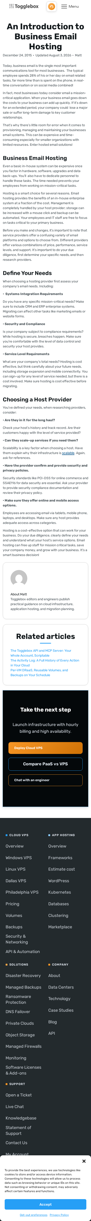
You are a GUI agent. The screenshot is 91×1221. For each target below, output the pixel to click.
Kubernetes (59, 892)
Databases (58, 903)
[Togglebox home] (23, 6)
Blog (52, 1021)
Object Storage (20, 1035)
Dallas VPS (16, 880)
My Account (17, 1154)
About (54, 975)
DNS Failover (18, 1011)
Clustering (58, 915)
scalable (68, 453)
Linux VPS (15, 869)
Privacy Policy (59, 1215)
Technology (59, 998)
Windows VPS (19, 857)
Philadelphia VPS (22, 892)
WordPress (58, 880)
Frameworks (60, 857)
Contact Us (16, 1142)
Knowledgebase (21, 1118)
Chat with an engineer (31, 780)
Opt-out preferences (33, 1215)
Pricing (12, 903)
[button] (84, 1161)
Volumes (14, 915)
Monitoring (16, 1058)
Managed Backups (23, 987)
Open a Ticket (19, 1095)
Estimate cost (61, 869)
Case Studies (61, 1010)
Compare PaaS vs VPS (45, 764)
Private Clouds (20, 1023)
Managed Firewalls (24, 1046)
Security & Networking (17, 939)
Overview (15, 846)
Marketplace (60, 926)
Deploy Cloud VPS (28, 748)
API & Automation (23, 951)
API (51, 1033)
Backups (14, 926)
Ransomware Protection (18, 999)
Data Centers (61, 987)
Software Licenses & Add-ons (23, 1070)
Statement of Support (18, 1130)
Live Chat (15, 1106)
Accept (45, 1204)
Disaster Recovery (23, 975)
